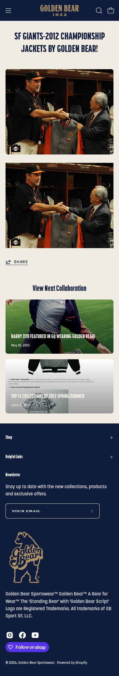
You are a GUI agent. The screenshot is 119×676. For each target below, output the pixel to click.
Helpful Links (14, 457)
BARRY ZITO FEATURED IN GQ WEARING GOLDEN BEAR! (53, 337)
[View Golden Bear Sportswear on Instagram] (10, 635)
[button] (98, 10)
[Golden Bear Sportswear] (59, 10)
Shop (9, 437)
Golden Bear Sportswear (36, 663)
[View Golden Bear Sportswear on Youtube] (35, 635)
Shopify (81, 663)
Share (21, 261)
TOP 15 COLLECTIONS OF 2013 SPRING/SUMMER (47, 396)
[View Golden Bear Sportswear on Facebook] (22, 635)
